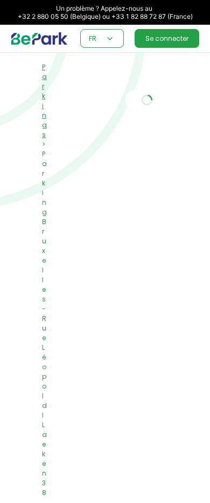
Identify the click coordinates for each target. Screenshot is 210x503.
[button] (109, 38)
